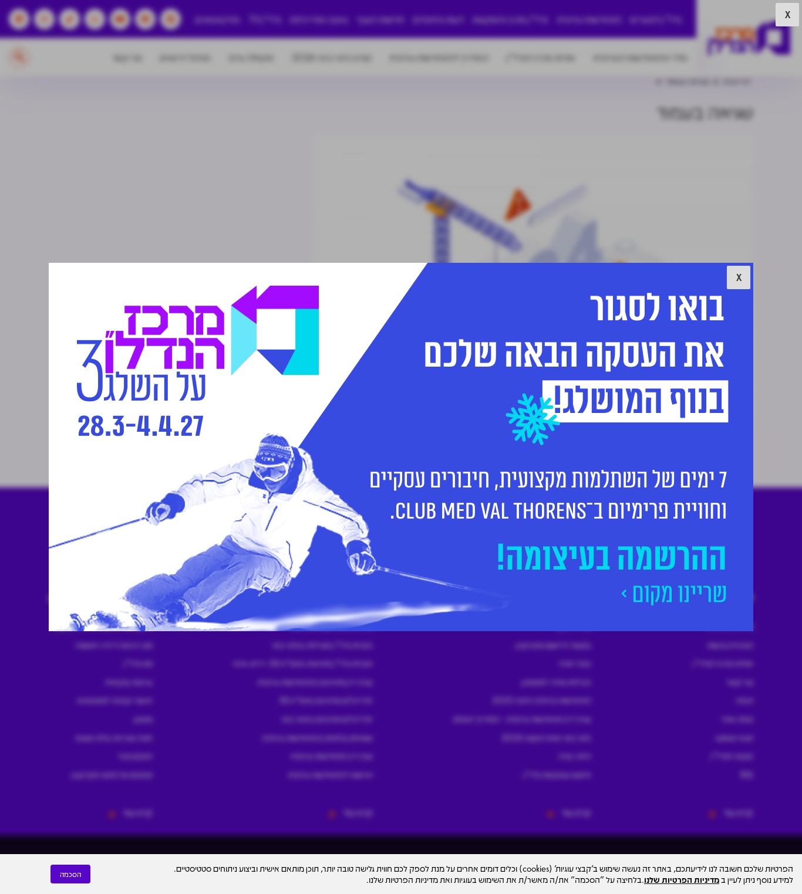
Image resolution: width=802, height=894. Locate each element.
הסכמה (70, 874)
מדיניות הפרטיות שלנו (681, 879)
